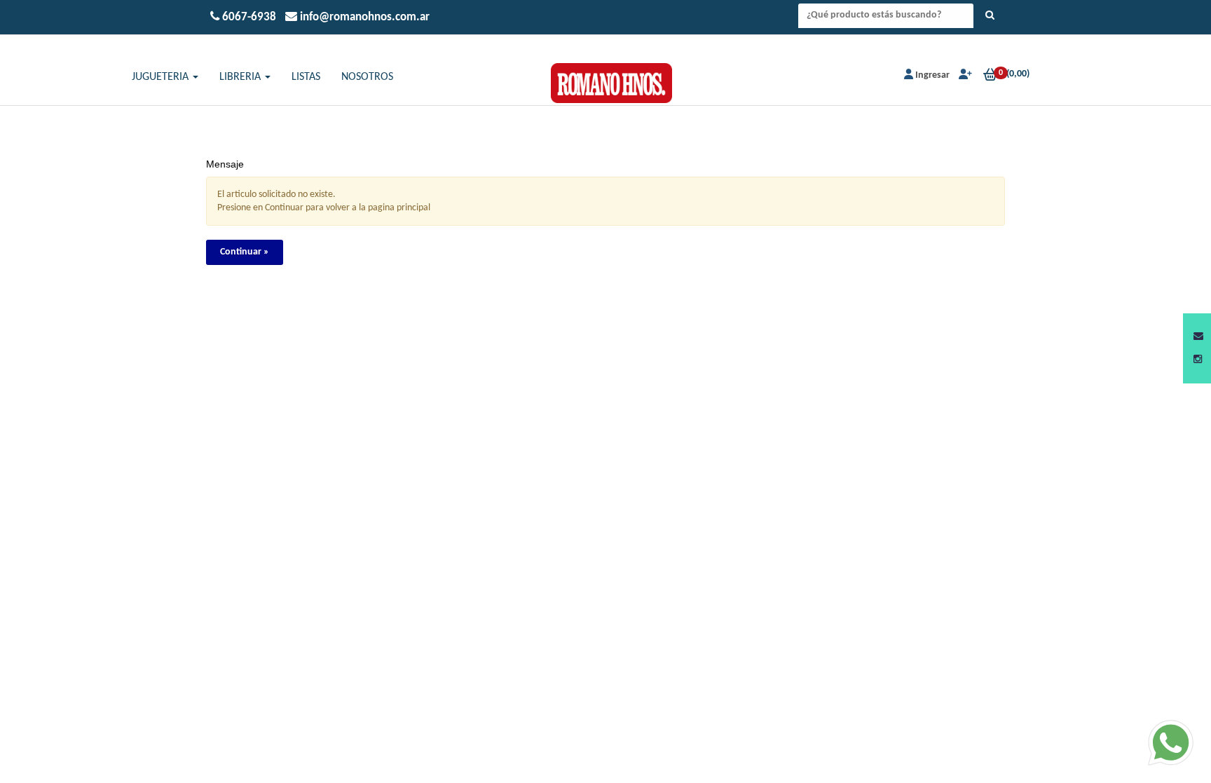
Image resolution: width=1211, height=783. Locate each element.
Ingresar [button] (932, 75)
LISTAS (306, 77)
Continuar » (244, 252)
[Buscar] (989, 16)
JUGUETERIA (161, 77)
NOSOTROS (367, 77)
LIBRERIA (241, 77)
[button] (1198, 337)
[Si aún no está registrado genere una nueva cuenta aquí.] (964, 75)
